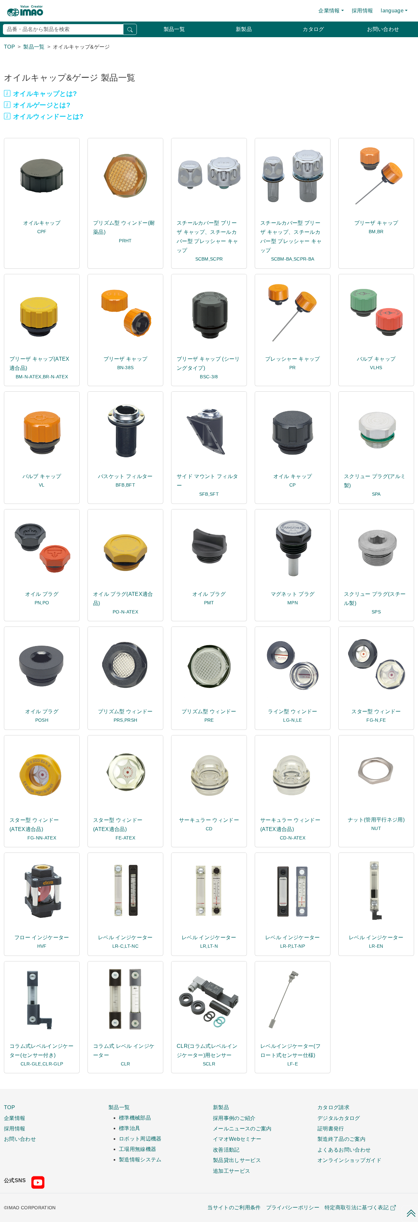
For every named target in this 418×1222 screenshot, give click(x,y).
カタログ (313, 29)
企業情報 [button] (329, 10)
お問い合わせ (383, 29)
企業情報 (14, 1118)
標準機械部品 (135, 1118)
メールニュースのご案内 (242, 1128)
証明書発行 (330, 1128)
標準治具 (129, 1128)
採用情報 (362, 10)
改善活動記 (226, 1150)
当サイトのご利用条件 (234, 1207)
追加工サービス (231, 1171)
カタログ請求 (333, 1107)
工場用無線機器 (137, 1149)
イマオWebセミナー (237, 1139)
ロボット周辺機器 (140, 1138)
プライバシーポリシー (292, 1207)
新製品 (244, 29)
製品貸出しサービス (237, 1160)
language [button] (392, 10)
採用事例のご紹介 (234, 1118)
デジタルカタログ (338, 1118)
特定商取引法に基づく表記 (357, 1207)
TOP (9, 1107)
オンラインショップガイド (349, 1160)
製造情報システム (140, 1159)
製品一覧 (174, 29)
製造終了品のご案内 (341, 1139)
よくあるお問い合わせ (344, 1150)
